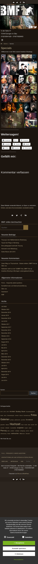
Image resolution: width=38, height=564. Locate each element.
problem (12, 430)
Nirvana (19, 473)
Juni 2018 (4, 321)
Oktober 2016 (5, 336)
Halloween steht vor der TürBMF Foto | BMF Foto (15, 269)
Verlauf (8, 433)
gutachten (2, 424)
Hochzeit (15, 424)
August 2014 (5, 374)
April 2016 (4, 351)
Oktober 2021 (5, 309)
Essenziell (10, 537)
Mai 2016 (4, 348)
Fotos (34, 414)
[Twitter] (17, 2)
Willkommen (22, 433)
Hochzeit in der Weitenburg (9, 249)
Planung (3, 430)
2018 (5, 411)
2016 (1, 411)
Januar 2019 (5, 315)
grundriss (23, 419)
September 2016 (6, 339)
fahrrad (21, 415)
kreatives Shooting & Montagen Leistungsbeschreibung (17, 271)
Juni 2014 (4, 380)
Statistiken (28, 537)
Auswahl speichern (19, 548)
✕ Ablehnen (19, 554)
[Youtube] (13, 2)
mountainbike (13, 428)
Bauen (23, 411)
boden (1, 415)
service (27, 430)
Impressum (4, 292)
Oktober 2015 (5, 362)
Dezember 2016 (6, 330)
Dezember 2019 (6, 312)
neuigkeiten (20, 428)
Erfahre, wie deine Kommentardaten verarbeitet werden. (17, 208)
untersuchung (3, 433)
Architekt (12, 411)
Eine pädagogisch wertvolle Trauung (12, 246)
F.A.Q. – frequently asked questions (11, 283)
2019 (8, 411)
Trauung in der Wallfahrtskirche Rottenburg (13, 240)
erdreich (17, 415)
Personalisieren (18, 559)
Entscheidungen (10, 415)
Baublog (18, 411)
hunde (25, 424)
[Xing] (20, 2)
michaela (2, 428)
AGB (2, 294)
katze (29, 424)
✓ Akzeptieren (19, 543)
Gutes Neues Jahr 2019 (8, 252)
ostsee (30, 428)
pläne (8, 430)
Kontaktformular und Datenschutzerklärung (13, 286)
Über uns (4, 266)
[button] (3, 58)
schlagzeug (22, 430)
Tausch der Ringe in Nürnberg (10, 243)
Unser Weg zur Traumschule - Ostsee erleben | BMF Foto (18, 263)
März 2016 (4, 354)
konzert (32, 424)
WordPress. (26, 473)
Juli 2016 (4, 345)
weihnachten (15, 433)
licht (36, 424)
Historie (7, 424)
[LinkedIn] (23, 2)
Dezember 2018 (6, 318)
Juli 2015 (4, 365)
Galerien (6, 43)
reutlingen (17, 430)
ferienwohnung (27, 415)
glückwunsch (17, 419)
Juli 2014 (4, 377)
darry (5, 415)
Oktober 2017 (5, 324)
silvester (31, 430)
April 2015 (4, 368)
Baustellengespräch (30, 411)
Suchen (2, 390)
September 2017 (6, 327)
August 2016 (5, 342)
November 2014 (6, 371)
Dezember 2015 (6, 357)
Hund (22, 424)
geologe (12, 419)
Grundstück (29, 420)
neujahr (26, 428)
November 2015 (6, 360)
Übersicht (28, 433)
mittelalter (7, 428)
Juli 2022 (4, 306)
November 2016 (6, 333)
